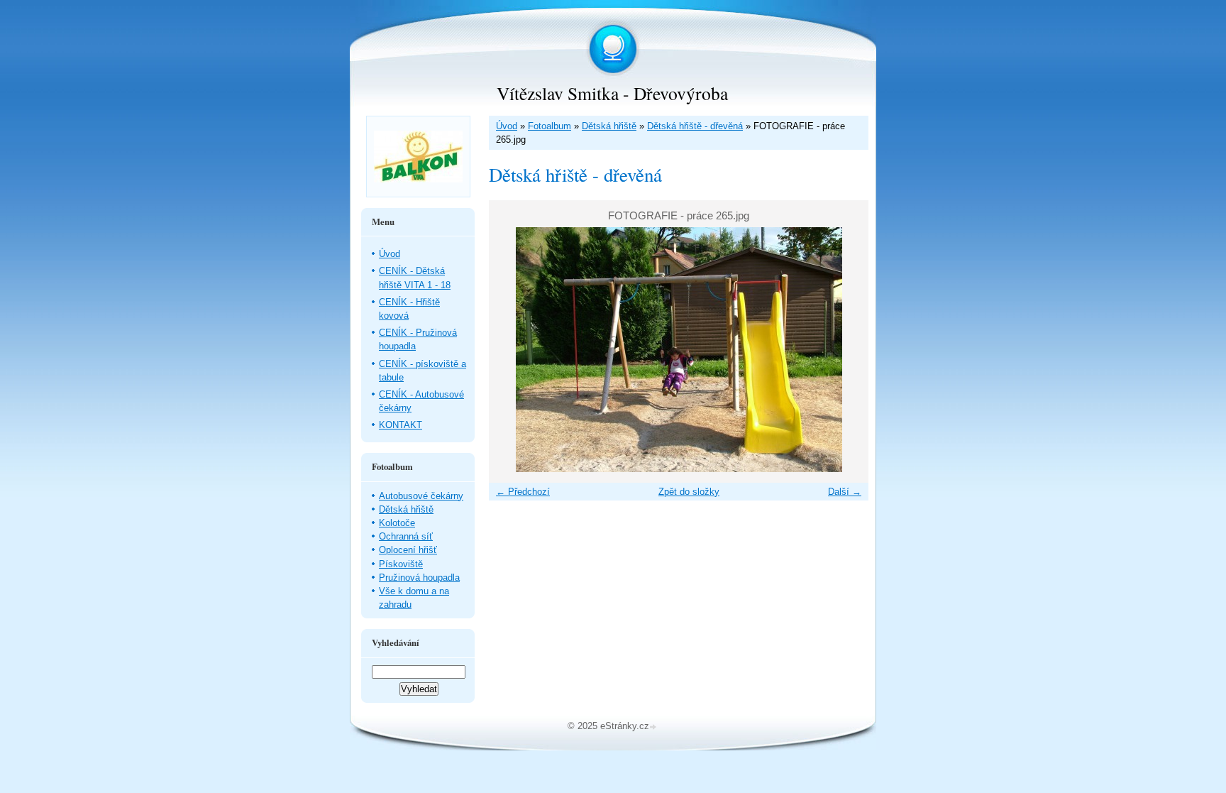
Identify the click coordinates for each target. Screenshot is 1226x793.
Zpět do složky (688, 491)
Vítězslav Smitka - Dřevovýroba (612, 93)
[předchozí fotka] (512, 349)
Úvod (506, 126)
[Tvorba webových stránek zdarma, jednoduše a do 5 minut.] (654, 727)
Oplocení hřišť (408, 550)
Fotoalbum (549, 126)
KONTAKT (400, 425)
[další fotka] (845, 349)
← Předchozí (523, 491)
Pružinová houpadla (419, 577)
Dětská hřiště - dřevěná (695, 126)
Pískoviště (401, 564)
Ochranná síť (406, 536)
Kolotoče (397, 523)
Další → (844, 491)
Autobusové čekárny (421, 496)
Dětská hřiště (609, 126)
